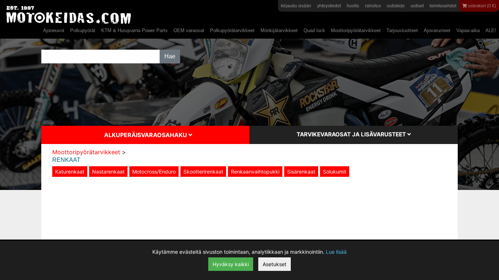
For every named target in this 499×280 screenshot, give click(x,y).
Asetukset (274, 264)
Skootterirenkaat (203, 171)
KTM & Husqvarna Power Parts (134, 30)
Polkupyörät (82, 30)
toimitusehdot (443, 6)
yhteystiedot (329, 6)
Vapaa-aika (468, 30)
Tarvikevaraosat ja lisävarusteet (352, 134)
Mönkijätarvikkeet (279, 30)
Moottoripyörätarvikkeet (356, 30)
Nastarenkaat (108, 171)
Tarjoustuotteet (402, 30)
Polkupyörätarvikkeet (232, 30)
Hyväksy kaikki (231, 264)
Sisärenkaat (301, 171)
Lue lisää (336, 252)
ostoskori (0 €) (481, 6)
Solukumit (334, 171)
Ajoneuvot (53, 30)
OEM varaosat (189, 30)
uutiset (417, 6)
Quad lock (314, 30)
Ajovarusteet (437, 30)
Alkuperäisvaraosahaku (146, 135)
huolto (353, 6)
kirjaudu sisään (296, 6)
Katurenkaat (69, 171)
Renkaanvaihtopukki (255, 171)
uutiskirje (396, 6)
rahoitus (373, 6)
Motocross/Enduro (154, 171)
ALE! (490, 30)
